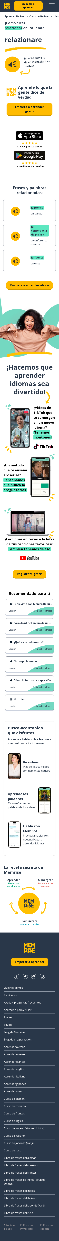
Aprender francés (14, 1062)
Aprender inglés (14, 1069)
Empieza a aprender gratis (29, 109)
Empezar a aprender (28, 5)
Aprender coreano (15, 1054)
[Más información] (52, 6)
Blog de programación (17, 1039)
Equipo (8, 1025)
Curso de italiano (39, 16)
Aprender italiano (15, 16)
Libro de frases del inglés (19, 1191)
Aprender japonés (15, 1084)
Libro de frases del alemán (20, 1158)
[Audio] (12, 64)
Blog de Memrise (14, 1032)
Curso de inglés (13, 1121)
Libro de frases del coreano (21, 1165)
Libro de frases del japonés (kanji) (24, 1205)
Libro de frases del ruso (18, 1213)
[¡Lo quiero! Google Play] (29, 155)
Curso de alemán (14, 1098)
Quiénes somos (13, 988)
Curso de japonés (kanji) (19, 1143)
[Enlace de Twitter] (25, 976)
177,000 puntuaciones (29, 146)
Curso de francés (14, 1113)
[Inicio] (11, 92)
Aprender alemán (14, 1047)
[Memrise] (7, 6)
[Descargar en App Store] (29, 135)
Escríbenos (10, 995)
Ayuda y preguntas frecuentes (22, 1002)
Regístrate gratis (29, 574)
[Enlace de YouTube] (33, 976)
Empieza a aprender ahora (29, 285)
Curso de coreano (15, 1106)
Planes (8, 1017)
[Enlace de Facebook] (16, 976)
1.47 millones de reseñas (29, 166)
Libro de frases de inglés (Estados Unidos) (24, 1181)
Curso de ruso (12, 1150)
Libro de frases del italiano (20, 1198)
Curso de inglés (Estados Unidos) (24, 1128)
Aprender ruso (13, 1091)
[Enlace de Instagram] (42, 976)
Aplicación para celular (17, 1010)
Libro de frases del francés (20, 1172)
